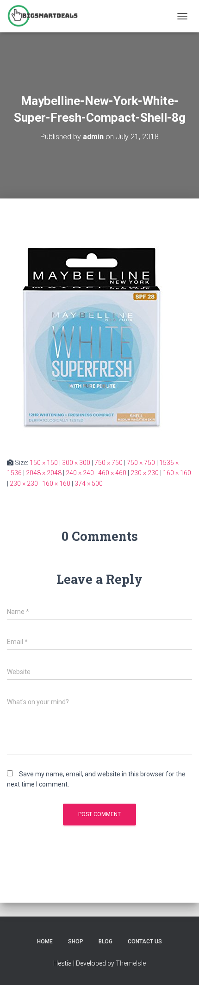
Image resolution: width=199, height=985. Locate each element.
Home (45, 941)
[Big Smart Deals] (46, 16)
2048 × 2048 (44, 473)
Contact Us (145, 941)
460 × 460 (112, 473)
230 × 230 (145, 473)
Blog (105, 941)
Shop (75, 941)
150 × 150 (44, 462)
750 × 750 (108, 462)
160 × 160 (177, 473)
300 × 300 (76, 462)
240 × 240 (80, 473)
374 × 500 (89, 483)
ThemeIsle (131, 963)
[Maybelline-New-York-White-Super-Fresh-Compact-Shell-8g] (93, 327)
